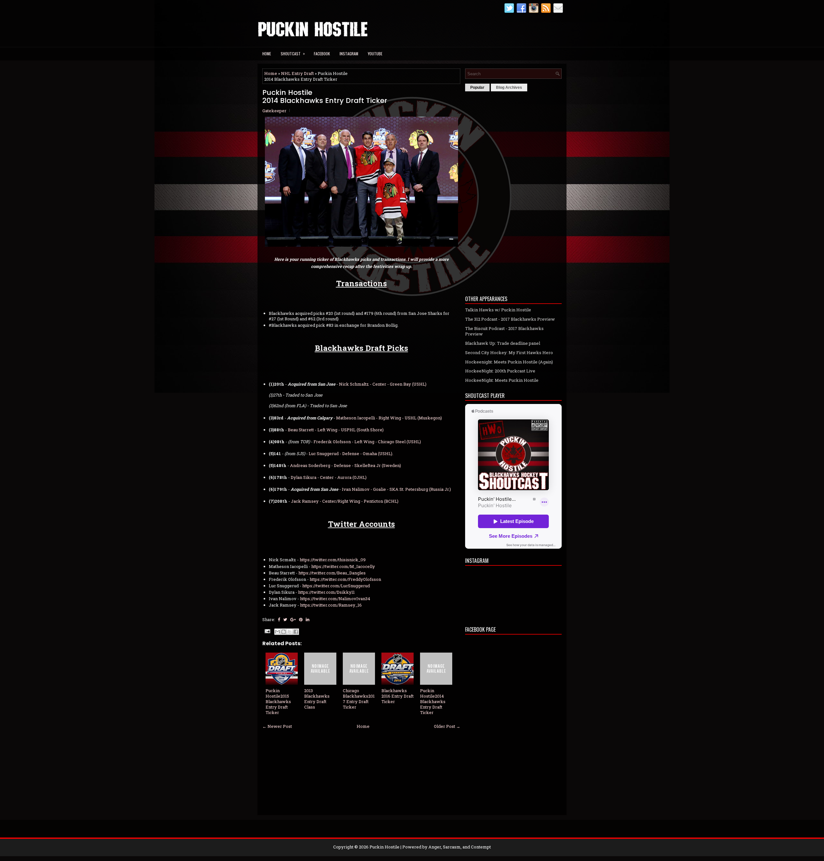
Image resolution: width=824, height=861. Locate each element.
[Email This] (277, 631)
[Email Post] (266, 631)
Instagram (349, 53)
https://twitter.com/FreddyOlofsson (345, 579)
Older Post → (447, 726)
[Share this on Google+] (293, 619)
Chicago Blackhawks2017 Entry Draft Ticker (359, 699)
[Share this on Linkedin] (307, 619)
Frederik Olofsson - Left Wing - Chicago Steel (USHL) (367, 441)
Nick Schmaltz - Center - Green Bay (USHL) (382, 384)
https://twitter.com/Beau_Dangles (332, 573)
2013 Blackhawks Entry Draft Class (317, 699)
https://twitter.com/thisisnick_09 (333, 560)
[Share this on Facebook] (279, 619)
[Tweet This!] (285, 619)
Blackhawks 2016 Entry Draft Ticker (397, 696)
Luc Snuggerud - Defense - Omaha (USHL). (351, 453)
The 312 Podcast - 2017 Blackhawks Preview (510, 319)
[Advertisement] (513, 191)
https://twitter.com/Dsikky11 (326, 592)
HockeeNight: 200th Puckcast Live (500, 371)
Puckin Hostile (384, 847)
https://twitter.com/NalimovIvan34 (335, 598)
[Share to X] (289, 631)
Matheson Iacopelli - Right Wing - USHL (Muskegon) (389, 418)
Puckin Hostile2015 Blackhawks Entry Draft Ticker (278, 701)
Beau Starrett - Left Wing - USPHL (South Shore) (336, 430)
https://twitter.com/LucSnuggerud (336, 586)
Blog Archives (509, 87)
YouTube (375, 53)
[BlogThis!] (283, 631)
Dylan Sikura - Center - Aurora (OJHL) (329, 477)
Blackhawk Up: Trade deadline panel (502, 343)
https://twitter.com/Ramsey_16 (331, 605)
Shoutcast (293, 53)
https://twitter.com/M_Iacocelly (343, 566)
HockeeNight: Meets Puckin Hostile (501, 380)
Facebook (322, 53)
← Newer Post (277, 726)
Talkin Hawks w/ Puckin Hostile (498, 310)
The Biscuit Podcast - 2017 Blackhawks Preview (504, 331)
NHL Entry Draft (297, 73)
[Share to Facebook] (296, 631)
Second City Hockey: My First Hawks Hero (509, 352)
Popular (477, 87)
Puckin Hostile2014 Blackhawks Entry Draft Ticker (324, 96)
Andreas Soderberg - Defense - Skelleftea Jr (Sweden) (345, 465)
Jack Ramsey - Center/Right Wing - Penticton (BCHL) (344, 501)
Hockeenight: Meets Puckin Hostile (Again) (509, 362)
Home (266, 53)
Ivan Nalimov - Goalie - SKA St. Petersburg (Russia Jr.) (396, 489)
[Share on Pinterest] (300, 619)
